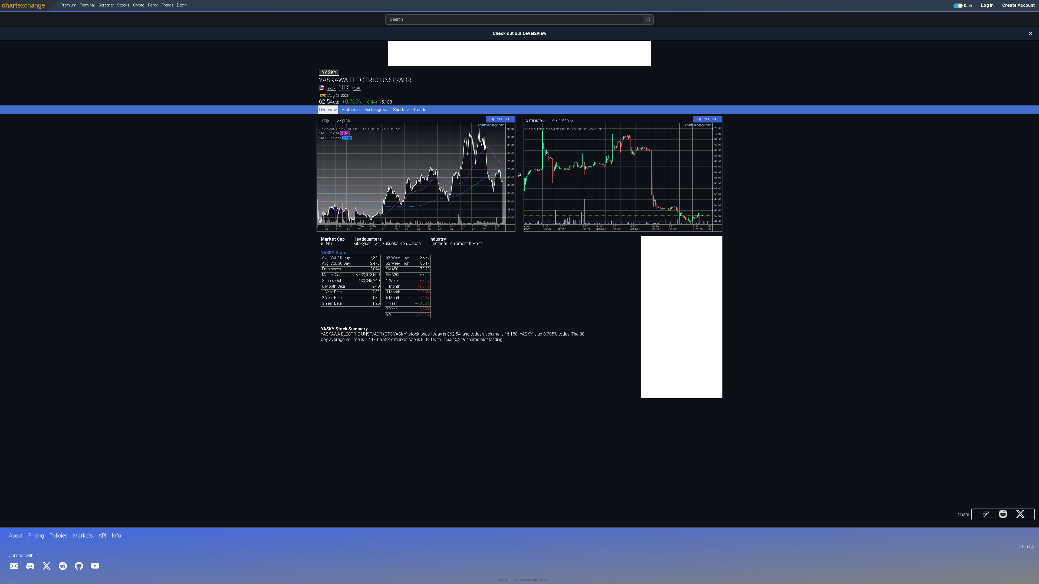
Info (116, 535)
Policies (59, 535)
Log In (987, 5)
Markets (83, 535)
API (102, 535)
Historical (350, 109)
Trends (419, 109)
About (16, 535)
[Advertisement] (519, 53)
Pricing (36, 535)
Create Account (1018, 5)
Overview (328, 109)
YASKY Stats (333, 252)
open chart (500, 118)
